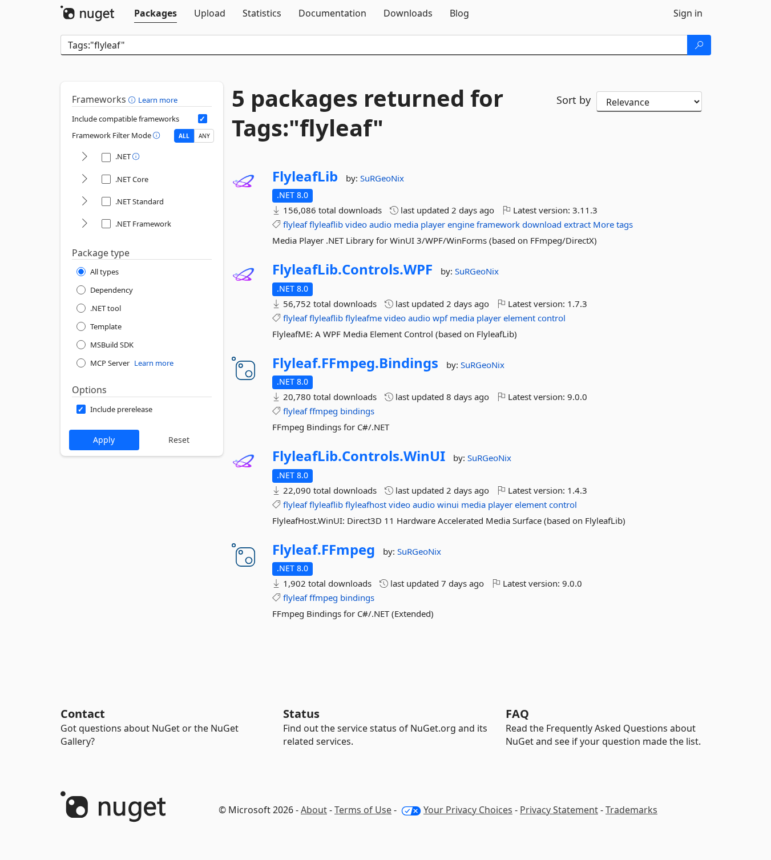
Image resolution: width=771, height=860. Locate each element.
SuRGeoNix (382, 178)
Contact (82, 713)
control (552, 318)
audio (380, 224)
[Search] (699, 45)
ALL (184, 136)
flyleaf (295, 224)
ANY (204, 136)
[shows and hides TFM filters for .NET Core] (84, 179)
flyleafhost (365, 504)
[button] (133, 99)
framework (498, 224)
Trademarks (631, 810)
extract (577, 224)
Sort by (573, 100)
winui (448, 504)
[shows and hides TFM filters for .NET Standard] (84, 202)
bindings (357, 411)
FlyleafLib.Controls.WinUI (358, 456)
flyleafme (363, 318)
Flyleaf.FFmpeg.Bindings (355, 363)
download (542, 224)
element (519, 318)
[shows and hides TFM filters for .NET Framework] (84, 224)
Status (301, 713)
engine (460, 224)
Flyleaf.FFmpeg (323, 549)
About (314, 810)
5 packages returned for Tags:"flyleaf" (367, 113)
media (406, 224)
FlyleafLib (305, 176)
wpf (440, 318)
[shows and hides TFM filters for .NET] (84, 157)
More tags (613, 224)
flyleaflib (326, 224)
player (433, 224)
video (356, 224)
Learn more (157, 100)
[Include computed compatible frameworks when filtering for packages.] (202, 119)
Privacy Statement (559, 810)
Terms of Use (362, 810)
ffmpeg (323, 411)
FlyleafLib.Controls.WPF (352, 269)
